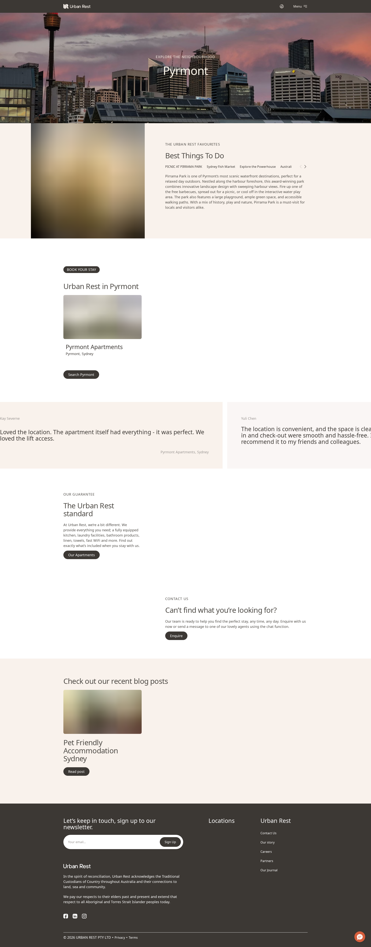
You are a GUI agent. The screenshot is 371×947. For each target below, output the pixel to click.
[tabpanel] (236, 197)
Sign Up (170, 842)
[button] (98, 334)
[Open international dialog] (282, 6)
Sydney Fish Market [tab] (221, 166)
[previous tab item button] (300, 166)
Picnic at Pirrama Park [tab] (183, 166)
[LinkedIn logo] (75, 916)
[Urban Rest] (76, 6)
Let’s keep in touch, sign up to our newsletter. (109, 824)
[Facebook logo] (65, 916)
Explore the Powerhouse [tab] (258, 166)
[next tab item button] (305, 166)
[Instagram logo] (84, 916)
